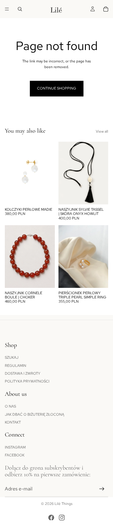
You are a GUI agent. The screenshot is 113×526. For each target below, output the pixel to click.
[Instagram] (61, 517)
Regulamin (15, 365)
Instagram (15, 447)
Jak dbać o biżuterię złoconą (34, 414)
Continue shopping (56, 88)
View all (102, 131)
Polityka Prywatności (27, 381)
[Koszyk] (105, 9)
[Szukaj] (20, 9)
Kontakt (13, 422)
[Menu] (7, 9)
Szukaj (11, 357)
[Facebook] (51, 517)
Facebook (14, 455)
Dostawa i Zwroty (22, 373)
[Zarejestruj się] (102, 489)
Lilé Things (63, 503)
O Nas (10, 406)
